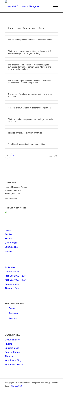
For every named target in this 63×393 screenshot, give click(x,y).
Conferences (11, 242)
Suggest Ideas (12, 347)
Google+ (13, 318)
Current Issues (12, 271)
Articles (8, 234)
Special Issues (12, 283)
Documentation (12, 339)
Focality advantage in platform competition (26, 144)
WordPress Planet (14, 364)
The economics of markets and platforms (26, 28)
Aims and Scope (13, 288)
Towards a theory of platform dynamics (25, 132)
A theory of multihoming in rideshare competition (29, 107)
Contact (9, 250)
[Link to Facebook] (56, 389)
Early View (10, 267)
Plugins (8, 343)
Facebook (13, 313)
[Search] (47, 6)
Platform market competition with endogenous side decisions (30, 120)
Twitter (12, 308)
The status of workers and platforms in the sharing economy (30, 95)
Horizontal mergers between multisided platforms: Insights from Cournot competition (30, 81)
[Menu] (54, 6)
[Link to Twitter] (51, 389)
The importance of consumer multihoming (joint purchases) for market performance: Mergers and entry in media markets (29, 67)
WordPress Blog (13, 360)
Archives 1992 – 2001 (15, 279)
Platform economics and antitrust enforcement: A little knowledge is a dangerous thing (29, 52)
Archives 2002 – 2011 (15, 275)
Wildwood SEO (16, 386)
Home (8, 230)
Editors (8, 238)
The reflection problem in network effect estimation (30, 39)
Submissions (11, 246)
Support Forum (12, 352)
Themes (9, 356)
